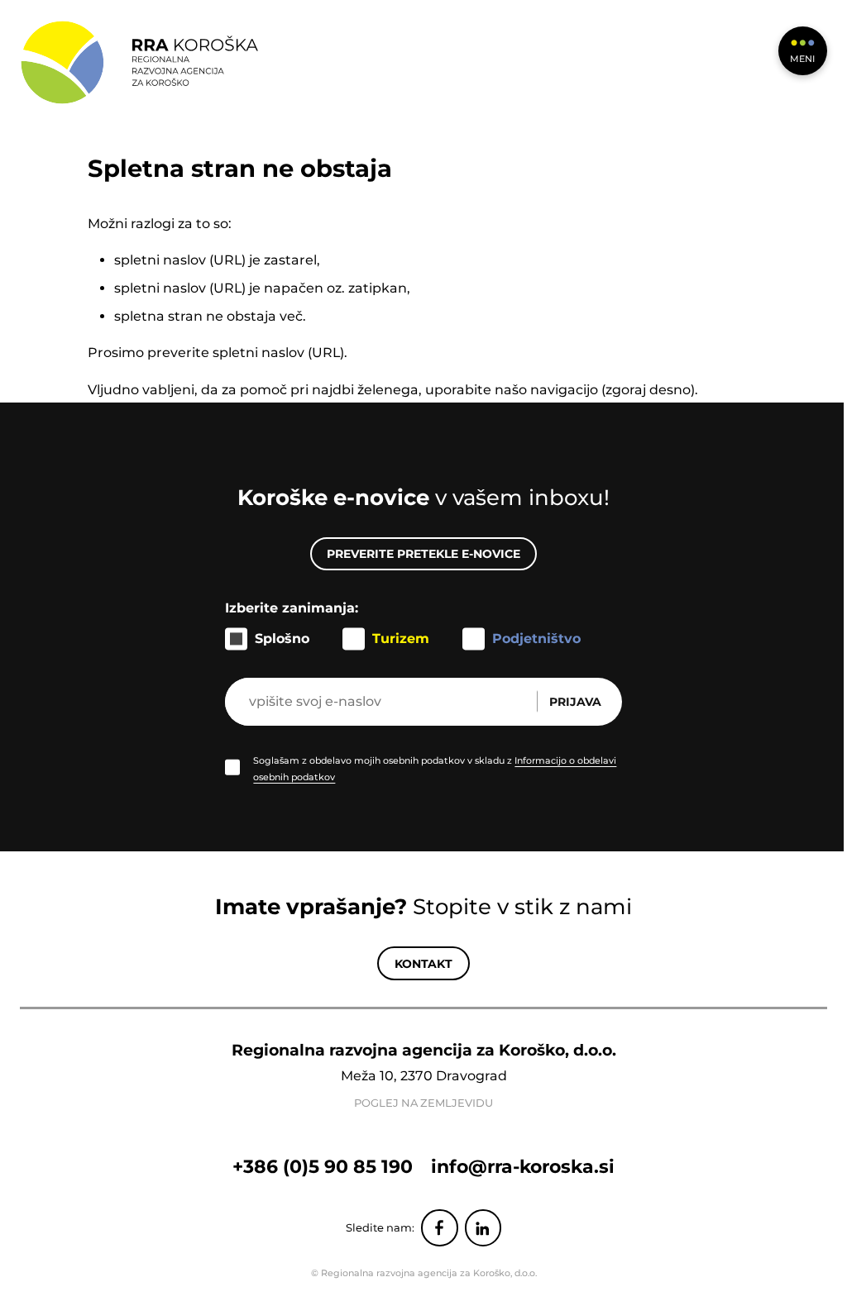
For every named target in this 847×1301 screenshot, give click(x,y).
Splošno (282, 638)
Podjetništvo (536, 638)
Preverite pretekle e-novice (423, 553)
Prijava (575, 701)
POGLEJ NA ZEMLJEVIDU (423, 1103)
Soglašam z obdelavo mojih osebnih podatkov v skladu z (434, 769)
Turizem (400, 638)
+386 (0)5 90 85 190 (322, 1166)
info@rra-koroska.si (523, 1166)
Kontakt (423, 963)
